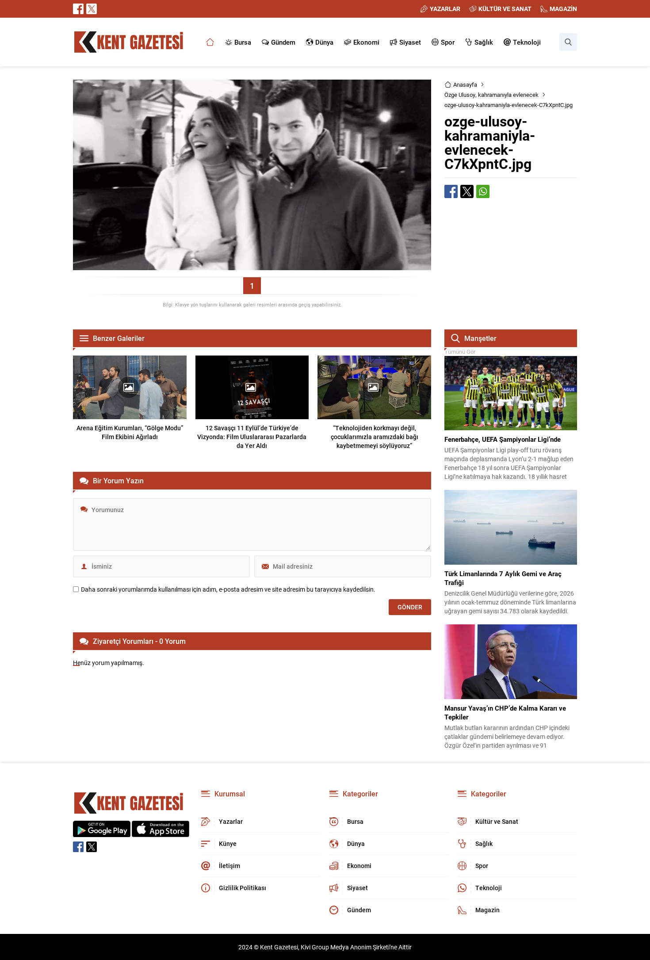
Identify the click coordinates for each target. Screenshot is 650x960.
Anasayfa (465, 84)
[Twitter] (91, 9)
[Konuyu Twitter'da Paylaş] (467, 191)
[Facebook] (78, 9)
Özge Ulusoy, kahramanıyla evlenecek (491, 95)
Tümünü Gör (459, 352)
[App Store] (160, 832)
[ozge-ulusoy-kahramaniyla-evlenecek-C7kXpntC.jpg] (252, 266)
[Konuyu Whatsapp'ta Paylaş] (482, 191)
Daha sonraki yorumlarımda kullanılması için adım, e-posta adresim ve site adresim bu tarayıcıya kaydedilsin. (228, 589)
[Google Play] (101, 832)
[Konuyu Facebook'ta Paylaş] (451, 191)
